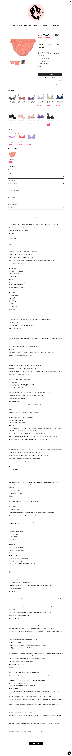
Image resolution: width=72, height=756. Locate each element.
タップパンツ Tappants (12, 187)
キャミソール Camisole (12, 183)
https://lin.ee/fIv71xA (13, 503)
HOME (14, 25)
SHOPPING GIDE (27, 25)
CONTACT (45, 25)
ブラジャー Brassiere (12, 169)
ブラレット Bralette (11, 180)
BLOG (40, 25)
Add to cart (50, 74)
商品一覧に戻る (36, 743)
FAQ (50, 25)
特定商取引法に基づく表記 (21, 749)
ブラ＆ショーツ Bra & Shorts (13, 190)
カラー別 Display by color (13, 204)
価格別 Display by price (13, 207)
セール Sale (10, 200)
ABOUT (35, 25)
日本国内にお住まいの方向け (50, 77)
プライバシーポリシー (12, 749)
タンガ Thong (11, 176)
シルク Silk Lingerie (12, 197)
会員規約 (28, 749)
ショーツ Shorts (11, 173)
